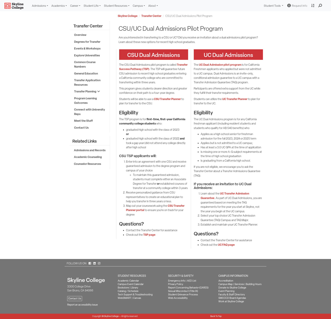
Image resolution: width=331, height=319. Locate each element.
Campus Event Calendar (131, 284)
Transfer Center (151, 16)
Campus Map (225, 284)
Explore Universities (87, 55)
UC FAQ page (226, 245)
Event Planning (226, 291)
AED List (191, 280)
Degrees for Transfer (87, 42)
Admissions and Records (90, 150)
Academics (58, 6)
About (152, 6)
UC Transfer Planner (234, 99)
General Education (86, 73)
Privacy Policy (175, 284)
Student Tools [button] (274, 6)
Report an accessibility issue (82, 304)
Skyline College (127, 16)
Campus (138, 6)
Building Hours (254, 284)
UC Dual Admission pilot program (220, 65)
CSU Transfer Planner (167, 99)
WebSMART (124, 298)
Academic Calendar (128, 280)
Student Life (91, 6)
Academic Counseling (88, 157)
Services (239, 284)
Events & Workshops (87, 48)
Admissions (39, 6)
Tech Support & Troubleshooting (135, 294)
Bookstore (123, 287)
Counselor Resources (87, 164)
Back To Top (216, 316)
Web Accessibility (178, 298)
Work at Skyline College (231, 301)
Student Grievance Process (183, 294)
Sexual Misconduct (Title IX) (183, 291)
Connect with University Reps (89, 112)
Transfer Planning (85, 91)
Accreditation (225, 280)
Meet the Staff (83, 121)
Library (134, 287)
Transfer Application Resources (87, 82)
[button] (320, 5)
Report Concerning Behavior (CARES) (188, 287)
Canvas (137, 298)
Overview (80, 35)
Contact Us (81, 127)
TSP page (149, 235)
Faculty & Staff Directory (231, 294)
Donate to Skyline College (232, 287)
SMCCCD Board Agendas (232, 298)
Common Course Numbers (85, 64)
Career (74, 6)
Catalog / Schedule (128, 291)
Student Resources (115, 6)
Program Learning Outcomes (85, 100)
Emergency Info (176, 280)
